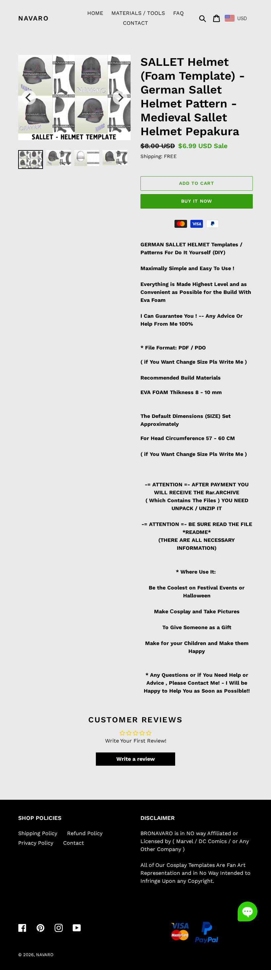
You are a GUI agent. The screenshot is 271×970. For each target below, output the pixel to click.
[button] (247, 911)
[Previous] (28, 97)
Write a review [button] (135, 759)
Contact (73, 843)
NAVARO (33, 18)
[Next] (120, 97)
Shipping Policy (37, 833)
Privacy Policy (35, 843)
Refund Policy (84, 833)
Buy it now (196, 201)
